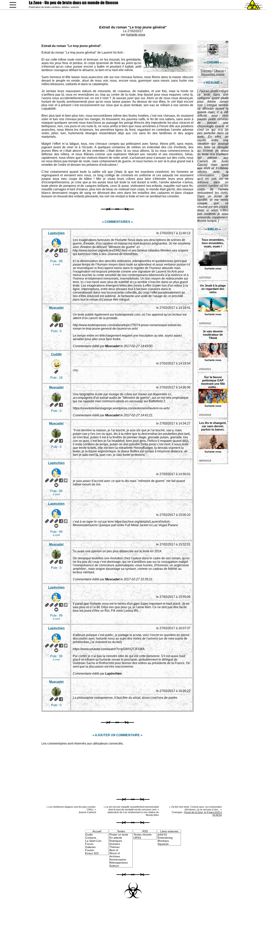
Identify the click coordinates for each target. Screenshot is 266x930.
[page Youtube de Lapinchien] (56, 255)
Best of (113, 850)
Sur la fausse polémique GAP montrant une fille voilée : (213, 382)
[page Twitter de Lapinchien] (66, 250)
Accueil (96, 831)
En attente (115, 837)
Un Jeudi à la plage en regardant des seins (213, 289)
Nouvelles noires (213, 74)
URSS (137, 837)
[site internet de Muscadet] (52, 325)
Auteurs (114, 865)
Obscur (219, 70)
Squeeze (163, 843)
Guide (89, 834)
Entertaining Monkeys (165, 839)
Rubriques (115, 840)
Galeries (90, 847)
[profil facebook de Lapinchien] (61, 250)
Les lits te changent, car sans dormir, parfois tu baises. (212, 426)
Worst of (114, 853)
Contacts (90, 837)
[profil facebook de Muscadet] (61, 325)
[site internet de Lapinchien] (47, 250)
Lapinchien (56, 233)
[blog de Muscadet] (56, 325)
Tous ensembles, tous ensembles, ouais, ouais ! (213, 243)
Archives (114, 856)
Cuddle (56, 354)
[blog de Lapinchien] (52, 250)
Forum (89, 843)
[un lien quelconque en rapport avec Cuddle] (56, 372)
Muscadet (56, 307)
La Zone (73, 2)
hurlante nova (135, 34)
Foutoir (89, 850)
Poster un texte (118, 834)
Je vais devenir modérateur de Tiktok (213, 335)
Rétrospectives (118, 862)
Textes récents (142, 834)
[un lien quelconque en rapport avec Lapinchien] (56, 250)
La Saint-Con (93, 840)
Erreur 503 (92, 853)
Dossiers (114, 843)
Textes (121, 831)
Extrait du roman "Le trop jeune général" (133, 27)
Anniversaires (117, 859)
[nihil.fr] (162, 834)
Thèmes (206, 70)
